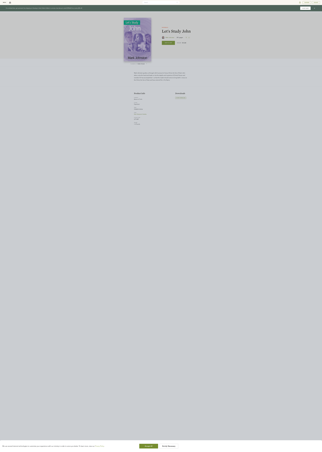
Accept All (148, 446)
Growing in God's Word (39, 8)
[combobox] (159, 2)
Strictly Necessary (168, 446)
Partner (306, 2)
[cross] (314, 8)
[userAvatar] (300, 2)
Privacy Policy (99, 446)
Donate (316, 2)
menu (4, 2)
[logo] (10, 2)
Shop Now (305, 8)
